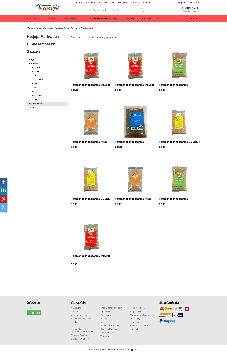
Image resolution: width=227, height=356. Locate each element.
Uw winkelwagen (190, 8)
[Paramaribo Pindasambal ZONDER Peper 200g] (91, 179)
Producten (90, 2)
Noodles (104, 318)
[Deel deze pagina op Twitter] (3, 207)
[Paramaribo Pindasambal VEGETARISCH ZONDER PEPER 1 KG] (135, 122)
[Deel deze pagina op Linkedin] (3, 190)
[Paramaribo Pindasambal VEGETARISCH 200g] (179, 179)
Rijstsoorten (105, 311)
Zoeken (141, 10)
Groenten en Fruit (72, 18)
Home (79, 2)
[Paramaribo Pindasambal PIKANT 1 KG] (91, 65)
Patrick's (35, 71)
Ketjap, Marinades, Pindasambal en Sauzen (56, 28)
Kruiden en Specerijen (103, 18)
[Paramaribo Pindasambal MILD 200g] (135, 179)
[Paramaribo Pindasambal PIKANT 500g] (135, 65)
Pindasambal (87, 28)
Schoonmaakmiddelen (139, 325)
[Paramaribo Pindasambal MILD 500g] (91, 122)
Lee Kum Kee (38, 79)
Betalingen (123, 2)
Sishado (35, 83)
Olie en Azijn (135, 318)
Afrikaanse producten (139, 315)
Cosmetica (134, 322)
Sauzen (32, 107)
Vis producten (136, 311)
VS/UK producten (108, 332)
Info (100, 2)
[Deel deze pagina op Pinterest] (3, 199)
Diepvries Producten (109, 329)
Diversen (145, 18)
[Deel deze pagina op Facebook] (3, 182)
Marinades (34, 63)
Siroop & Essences (79, 335)
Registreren (194, 2)
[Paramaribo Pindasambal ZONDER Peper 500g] (179, 122)
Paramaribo (37, 95)
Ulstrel (34, 75)
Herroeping (34, 312)
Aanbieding (33, 18)
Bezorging (110, 2)
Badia (34, 99)
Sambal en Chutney (80, 339)
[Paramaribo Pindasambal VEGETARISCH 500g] (179, 65)
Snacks (50, 18)
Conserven (105, 322)
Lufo (34, 87)
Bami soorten (106, 315)
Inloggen (181, 2)
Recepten (146, 2)
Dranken (128, 18)
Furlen (34, 91)
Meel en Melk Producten (111, 325)
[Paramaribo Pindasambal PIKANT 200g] (91, 236)
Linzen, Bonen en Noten (111, 308)
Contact (135, 2)
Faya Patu (36, 67)
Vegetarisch (105, 336)
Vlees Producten (137, 308)
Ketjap (32, 59)
